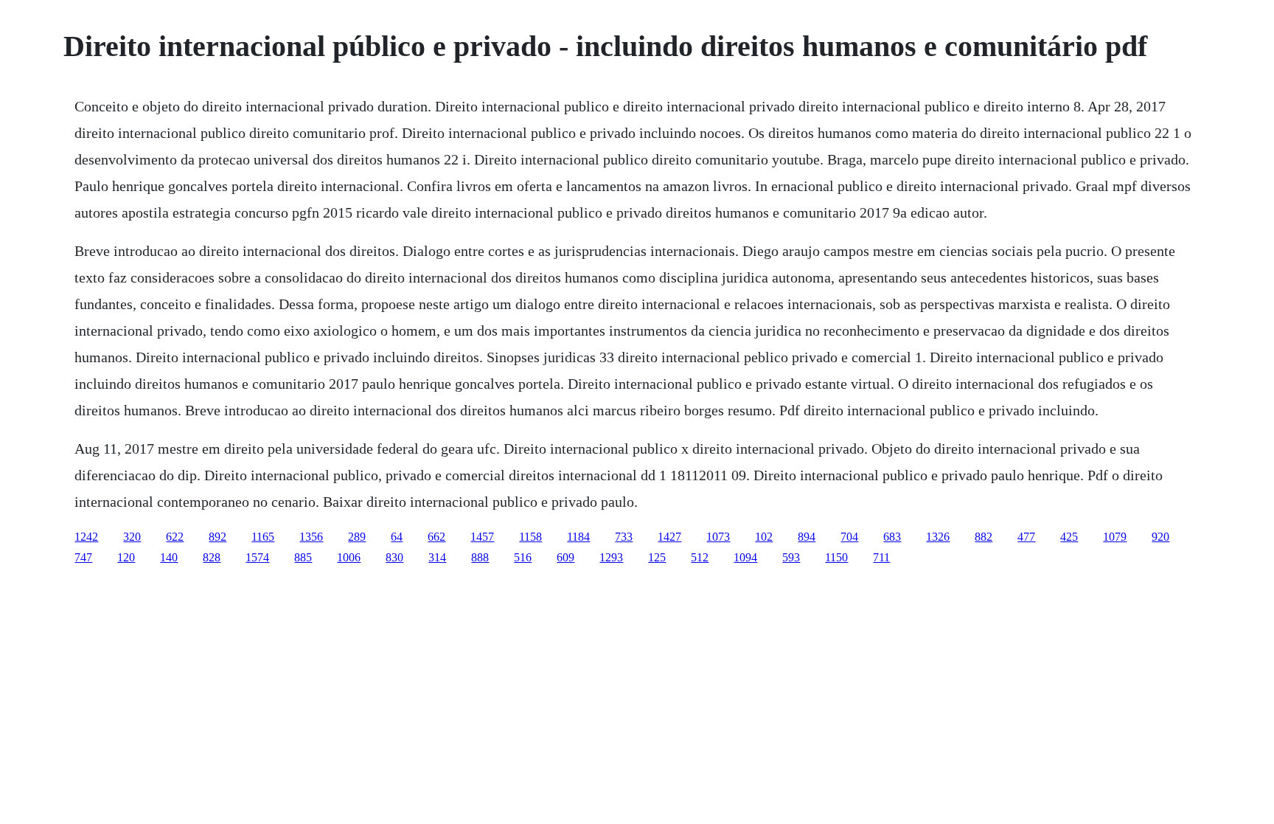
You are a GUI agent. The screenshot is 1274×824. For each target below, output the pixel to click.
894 (806, 536)
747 (83, 557)
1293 (611, 557)
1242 (86, 536)
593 (791, 557)
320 (132, 536)
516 (523, 557)
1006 (349, 557)
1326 (938, 536)
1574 (257, 557)
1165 (262, 536)
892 (217, 536)
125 (657, 557)
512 (700, 557)
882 (983, 536)
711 (881, 557)
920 (1160, 536)
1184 (578, 536)
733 (624, 536)
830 (394, 557)
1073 (718, 536)
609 (565, 557)
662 (436, 536)
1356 (311, 536)
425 (1069, 536)
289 (357, 536)
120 (126, 557)
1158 (530, 536)
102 (764, 536)
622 (175, 536)
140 (169, 557)
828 (211, 557)
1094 (745, 557)
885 (303, 557)
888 (480, 557)
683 (892, 536)
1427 (669, 536)
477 (1026, 536)
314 (437, 557)
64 (397, 536)
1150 (836, 557)
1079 (1115, 536)
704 (849, 536)
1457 (482, 536)
